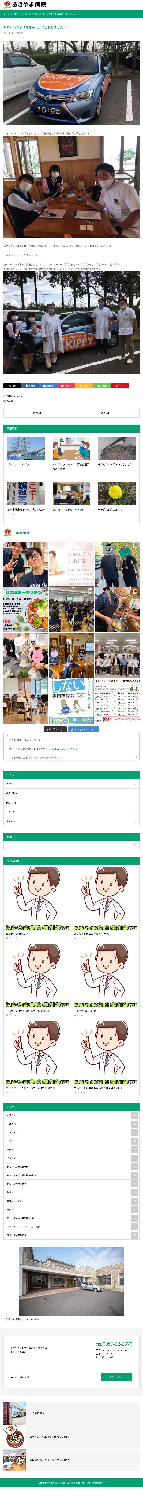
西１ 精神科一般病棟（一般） (71, 1218)
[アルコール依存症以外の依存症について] (37, 975)
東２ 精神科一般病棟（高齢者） (71, 1175)
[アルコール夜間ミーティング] (71, 493)
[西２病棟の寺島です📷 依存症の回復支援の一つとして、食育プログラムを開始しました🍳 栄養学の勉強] (25, 609)
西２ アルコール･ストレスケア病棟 (71, 1227)
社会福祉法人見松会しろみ (16, 1319)
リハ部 (20, 33)
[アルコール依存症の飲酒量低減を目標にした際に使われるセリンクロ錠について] (105, 1052)
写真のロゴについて (85, 1011)
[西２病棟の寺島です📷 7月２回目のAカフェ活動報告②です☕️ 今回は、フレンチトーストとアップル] (117, 609)
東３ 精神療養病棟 (71, 1184)
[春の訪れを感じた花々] (117, 493)
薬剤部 (71, 1209)
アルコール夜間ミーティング (68, 509)
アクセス (10, 812)
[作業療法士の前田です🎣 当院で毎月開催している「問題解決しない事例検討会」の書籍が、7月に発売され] (71, 700)
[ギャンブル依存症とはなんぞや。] (105, 898)
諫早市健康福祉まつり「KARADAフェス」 (25, 512)
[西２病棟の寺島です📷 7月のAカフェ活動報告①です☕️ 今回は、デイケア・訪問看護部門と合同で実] (71, 655)
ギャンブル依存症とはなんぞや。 (92, 934)
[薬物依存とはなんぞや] (37, 898)
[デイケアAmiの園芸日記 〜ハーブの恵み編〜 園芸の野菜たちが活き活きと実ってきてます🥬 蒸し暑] (25, 655)
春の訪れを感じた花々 (110, 509)
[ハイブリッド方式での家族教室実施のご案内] (71, 448)
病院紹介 (10, 783)
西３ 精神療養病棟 (71, 1235)
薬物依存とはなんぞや (18, 934)
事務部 (71, 1150)
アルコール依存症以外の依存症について (28, 1011)
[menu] (138, 5)
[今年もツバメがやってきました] (117, 448)
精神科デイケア (71, 1201)
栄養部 (71, 1192)
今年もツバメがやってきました (115, 464)
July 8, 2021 (56, 757)
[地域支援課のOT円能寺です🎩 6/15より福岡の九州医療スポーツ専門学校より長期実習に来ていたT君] (25, 564)
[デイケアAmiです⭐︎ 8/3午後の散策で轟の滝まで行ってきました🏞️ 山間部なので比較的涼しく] (117, 564)
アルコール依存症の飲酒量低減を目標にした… (99, 1088)
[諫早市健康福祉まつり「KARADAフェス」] (26, 493)
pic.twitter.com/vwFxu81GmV (62, 749)
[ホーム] (4, 14)
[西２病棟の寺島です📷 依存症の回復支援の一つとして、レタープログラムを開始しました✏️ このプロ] (71, 564)
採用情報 (10, 821)
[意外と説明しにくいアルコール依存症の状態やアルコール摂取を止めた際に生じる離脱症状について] (37, 1052)
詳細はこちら (116, 1377)
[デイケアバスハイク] (26, 448)
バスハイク (71, 1132)
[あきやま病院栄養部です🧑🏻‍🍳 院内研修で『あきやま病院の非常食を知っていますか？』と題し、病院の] (71, 609)
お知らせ (71, 1115)
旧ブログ (72, 1158)
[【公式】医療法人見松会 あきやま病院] (24, 5)
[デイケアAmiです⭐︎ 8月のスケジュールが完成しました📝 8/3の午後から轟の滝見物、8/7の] (117, 700)
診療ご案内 (11, 793)
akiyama (18, 396)
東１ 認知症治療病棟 (71, 1167)
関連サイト (11, 802)
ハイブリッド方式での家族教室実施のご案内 (71, 467)
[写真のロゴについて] (105, 975)
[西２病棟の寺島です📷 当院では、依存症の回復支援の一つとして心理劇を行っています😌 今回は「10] (25, 700)
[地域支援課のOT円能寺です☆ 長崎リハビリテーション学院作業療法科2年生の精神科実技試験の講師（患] (117, 655)
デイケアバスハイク (18, 464)
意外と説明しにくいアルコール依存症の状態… (31, 1088)
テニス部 (71, 1124)
